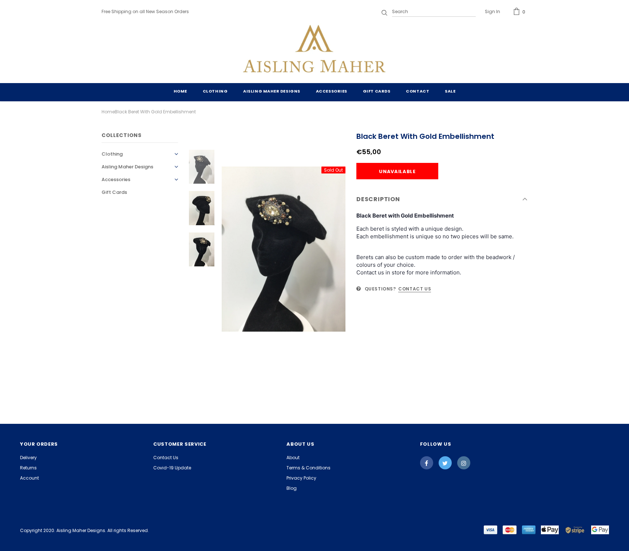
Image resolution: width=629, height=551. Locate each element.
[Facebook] (426, 462)
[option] (283, 249)
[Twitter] (445, 462)
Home (108, 112)
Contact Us (414, 289)
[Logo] (314, 50)
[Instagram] (463, 462)
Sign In (492, 11)
